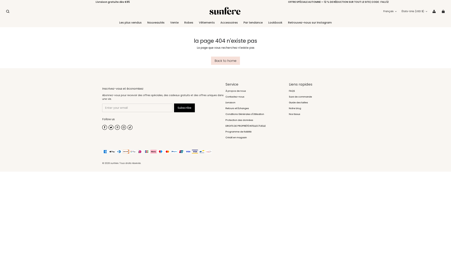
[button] (7, 11)
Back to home (225, 61)
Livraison (230, 102)
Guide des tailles (298, 102)
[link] (207, 23)
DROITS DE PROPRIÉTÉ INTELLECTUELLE (246, 126)
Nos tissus (294, 114)
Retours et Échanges (237, 108)
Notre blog (295, 108)
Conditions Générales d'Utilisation (245, 114)
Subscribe (184, 108)
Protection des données (239, 120)
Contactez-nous (235, 96)
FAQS (292, 91)
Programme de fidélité (239, 131)
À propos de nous (236, 91)
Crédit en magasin (236, 137)
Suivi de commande (300, 96)
